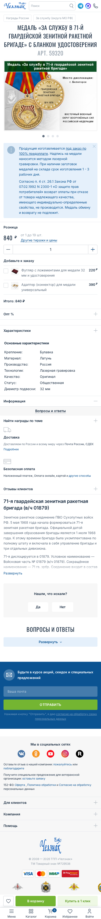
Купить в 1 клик (77, 901)
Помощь (10, 826)
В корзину (35, 901)
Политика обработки (42, 785)
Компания (12, 814)
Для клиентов (15, 803)
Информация (14, 401)
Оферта (20, 785)
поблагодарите (14, 768)
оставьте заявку (33, 778)
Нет (63, 607)
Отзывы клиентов (18, 489)
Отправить (50, 705)
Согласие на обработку (75, 785)
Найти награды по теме (23, 421)
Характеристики (17, 331)
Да (38, 607)
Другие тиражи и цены (39, 240)
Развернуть (13, 573)
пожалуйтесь (62, 764)
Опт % (9, 314)
